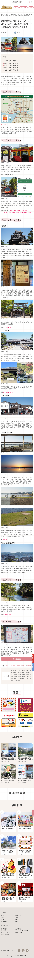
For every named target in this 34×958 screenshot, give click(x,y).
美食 (2, 919)
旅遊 (7, 14)
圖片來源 (3, 124)
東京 (16, 7)
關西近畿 (23, 7)
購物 (16, 921)
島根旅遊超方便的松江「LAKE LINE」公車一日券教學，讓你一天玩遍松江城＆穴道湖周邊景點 (16, 15)
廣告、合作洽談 (6, 933)
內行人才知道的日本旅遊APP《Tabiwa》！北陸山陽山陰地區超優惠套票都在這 (16, 211)
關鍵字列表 (18, 933)
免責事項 (18, 929)
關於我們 (4, 929)
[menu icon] (1, 2)
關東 (31, 7)
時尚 (16, 919)
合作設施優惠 (7, 614)
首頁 (2, 14)
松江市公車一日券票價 (11, 63)
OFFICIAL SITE (8, 327)
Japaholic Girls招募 (21, 931)
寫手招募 (4, 931)
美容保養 (18, 915)
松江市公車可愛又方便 (11, 70)
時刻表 (5, 539)
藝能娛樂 (4, 921)
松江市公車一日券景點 (11, 65)
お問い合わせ (5, 935)
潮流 (2, 917)
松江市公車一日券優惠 (11, 68)
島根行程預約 (17, 659)
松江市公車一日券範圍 (11, 61)
